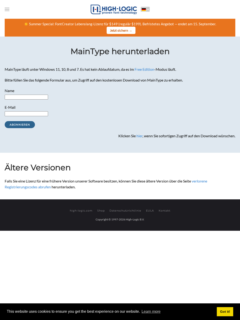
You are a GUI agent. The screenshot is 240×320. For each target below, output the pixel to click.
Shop (101, 210)
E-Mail (10, 107)
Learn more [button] (151, 311)
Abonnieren (20, 124)
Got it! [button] (225, 311)
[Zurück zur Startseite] (113, 9)
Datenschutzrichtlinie (125, 210)
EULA (150, 210)
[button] (7, 9)
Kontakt (164, 210)
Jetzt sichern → (121, 30)
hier (139, 136)
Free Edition (144, 69)
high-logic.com (81, 210)
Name (9, 90)
